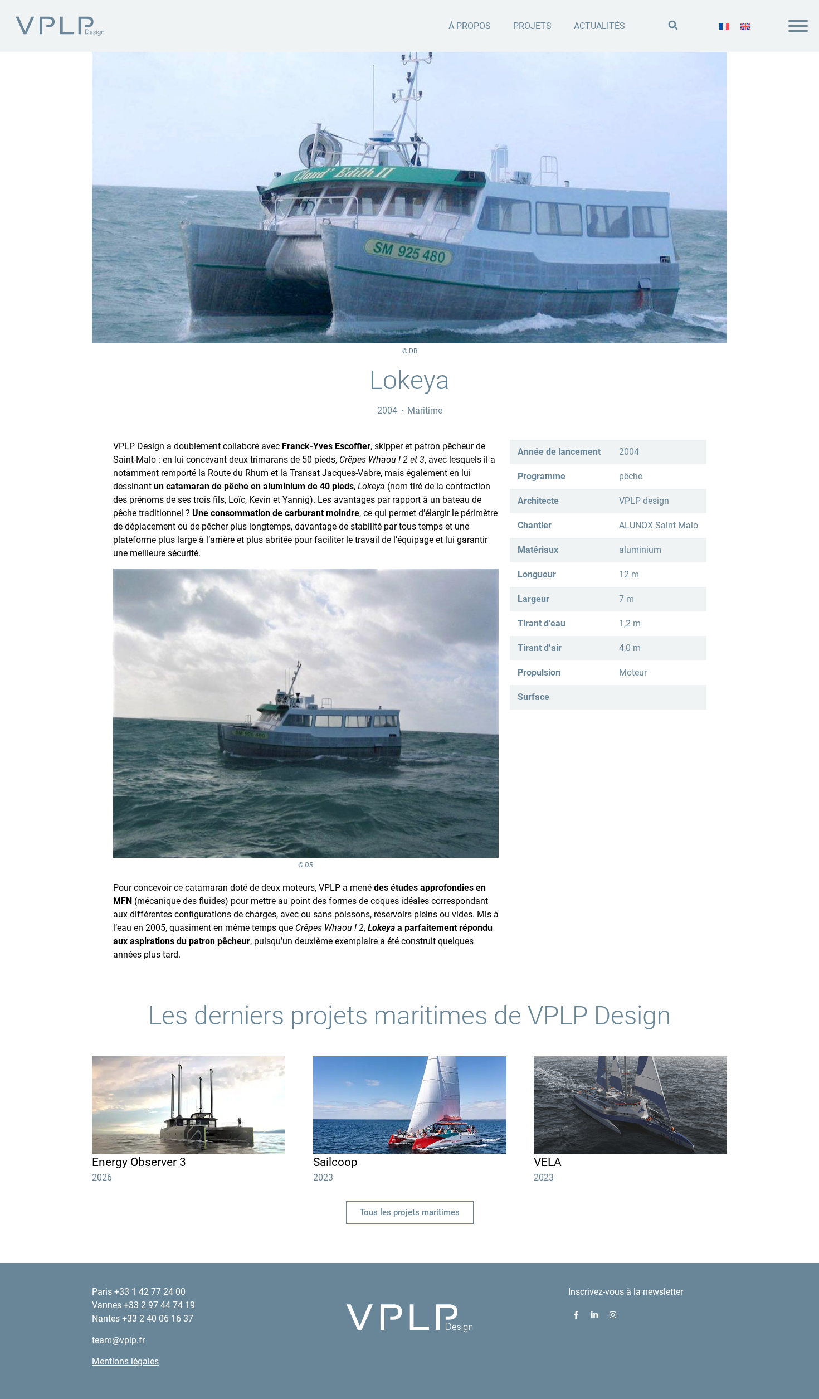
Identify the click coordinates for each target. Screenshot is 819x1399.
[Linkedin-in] (594, 1315)
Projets (532, 26)
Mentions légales (125, 1361)
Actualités (599, 26)
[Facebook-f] (576, 1315)
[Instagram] (613, 1315)
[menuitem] (724, 26)
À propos (469, 26)
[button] (672, 25)
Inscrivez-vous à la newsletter (625, 1291)
